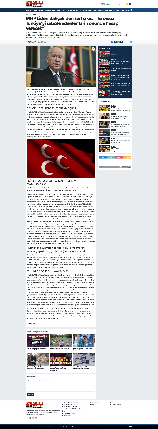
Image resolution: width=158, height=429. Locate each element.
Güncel (34, 10)
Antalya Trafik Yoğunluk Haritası (72, 408)
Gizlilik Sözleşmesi (95, 402)
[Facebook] (27, 418)
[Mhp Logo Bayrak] (61, 158)
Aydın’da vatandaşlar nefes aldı (60, 348)
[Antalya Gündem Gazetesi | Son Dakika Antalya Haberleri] (34, 4)
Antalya (28, 10)
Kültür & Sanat (103, 10)
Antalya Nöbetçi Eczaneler (71, 402)
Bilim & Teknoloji (72, 10)
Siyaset (41, 10)
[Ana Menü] (131, 10)
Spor (64, 10)
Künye (92, 404)
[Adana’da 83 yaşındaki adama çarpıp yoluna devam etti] (84, 359)
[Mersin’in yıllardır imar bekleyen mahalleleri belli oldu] (38, 340)
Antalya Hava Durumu (69, 404)
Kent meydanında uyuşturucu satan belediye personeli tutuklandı (59, 368)
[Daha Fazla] (121, 42)
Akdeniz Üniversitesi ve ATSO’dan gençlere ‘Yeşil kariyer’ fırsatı (120, 117)
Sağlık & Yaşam (114, 10)
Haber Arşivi (67, 415)
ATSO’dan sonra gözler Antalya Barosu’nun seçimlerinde (120, 150)
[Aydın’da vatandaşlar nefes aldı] (61, 340)
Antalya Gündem (116, 404)
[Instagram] (33, 418)
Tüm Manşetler (68, 411)
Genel (54, 10)
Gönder (30, 394)
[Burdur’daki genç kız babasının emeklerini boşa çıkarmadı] (38, 359)
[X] (30, 418)
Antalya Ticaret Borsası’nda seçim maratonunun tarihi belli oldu (120, 109)
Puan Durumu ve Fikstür (70, 410)
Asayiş (59, 10)
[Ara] (129, 10)
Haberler (28, 14)
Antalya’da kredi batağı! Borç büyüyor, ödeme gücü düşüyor (120, 126)
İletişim (113, 402)
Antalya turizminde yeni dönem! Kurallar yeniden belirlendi (120, 134)
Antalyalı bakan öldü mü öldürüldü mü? (120, 142)
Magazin (88, 10)
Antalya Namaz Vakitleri (70, 406)
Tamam (130, 426)
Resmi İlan (124, 10)
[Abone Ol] (130, 42)
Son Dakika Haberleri (69, 413)
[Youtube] (36, 418)
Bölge (95, 10)
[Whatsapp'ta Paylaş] (118, 42)
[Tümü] (130, 101)
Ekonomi (48, 10)
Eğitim (82, 10)
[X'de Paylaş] (115, 42)
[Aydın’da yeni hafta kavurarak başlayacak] (84, 340)
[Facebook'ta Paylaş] (112, 42)
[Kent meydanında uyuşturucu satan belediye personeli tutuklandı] (61, 359)
